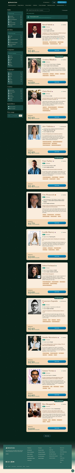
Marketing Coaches (51, 5)
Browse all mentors (62, 2)
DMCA (24, 466)
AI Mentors (35, 5)
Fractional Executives (41, 454)
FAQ (6, 466)
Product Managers (42, 5)
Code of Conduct (19, 466)
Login (54, 2)
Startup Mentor (28, 5)
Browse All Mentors (30, 452)
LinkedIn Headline (52, 458)
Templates (62, 460)
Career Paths (62, 458)
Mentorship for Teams (31, 458)
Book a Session (29, 454)
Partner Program (41, 458)
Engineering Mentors (12, 5)
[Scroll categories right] (66, 5)
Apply (20, 115)
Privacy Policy (14, 466)
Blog (61, 462)
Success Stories (41, 450)
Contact (7, 453)
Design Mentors (21, 5)
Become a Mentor (30, 456)
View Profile (57, 50)
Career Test (51, 449)
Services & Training (41, 452)
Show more (10, 25)
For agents (27, 466)
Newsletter (62, 449)
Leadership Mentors (60, 5)
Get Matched (29, 450)
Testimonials (29, 460)
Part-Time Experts (41, 456)
